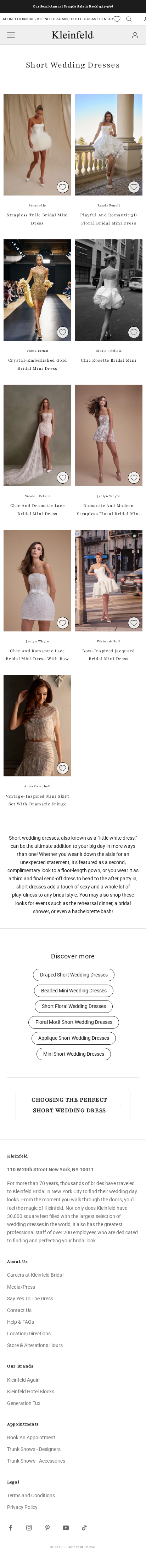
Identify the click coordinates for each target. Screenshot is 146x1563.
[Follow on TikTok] (84, 1527)
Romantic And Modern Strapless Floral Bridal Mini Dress (108, 510)
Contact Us (19, 1310)
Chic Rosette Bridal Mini (108, 360)
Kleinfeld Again (52, 19)
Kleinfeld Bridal (18, 19)
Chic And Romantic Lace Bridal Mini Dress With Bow (37, 654)
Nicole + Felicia (109, 351)
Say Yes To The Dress (30, 1298)
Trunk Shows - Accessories (36, 1461)
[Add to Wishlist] (62, 187)
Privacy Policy (22, 1507)
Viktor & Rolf (108, 641)
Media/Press (21, 1287)
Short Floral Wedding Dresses (74, 1006)
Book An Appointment (31, 1437)
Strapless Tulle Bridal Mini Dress (37, 219)
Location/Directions (29, 1333)
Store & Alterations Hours (35, 1345)
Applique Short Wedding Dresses (73, 1038)
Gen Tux (106, 19)
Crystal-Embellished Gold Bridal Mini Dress (37, 364)
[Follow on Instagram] (29, 1527)
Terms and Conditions (31, 1495)
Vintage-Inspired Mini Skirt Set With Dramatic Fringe (37, 800)
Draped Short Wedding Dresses (74, 975)
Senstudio (37, 205)
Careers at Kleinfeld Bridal (35, 1275)
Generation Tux (23, 1403)
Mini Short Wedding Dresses (73, 1054)
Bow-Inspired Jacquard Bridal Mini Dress (108, 654)
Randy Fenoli (108, 205)
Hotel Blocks (83, 19)
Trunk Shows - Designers (34, 1449)
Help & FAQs (20, 1322)
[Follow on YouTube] (65, 1527)
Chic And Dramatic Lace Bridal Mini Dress (37, 509)
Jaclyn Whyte (108, 496)
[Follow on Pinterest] (47, 1527)
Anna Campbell (37, 786)
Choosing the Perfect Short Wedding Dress (69, 1105)
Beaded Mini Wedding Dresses (74, 991)
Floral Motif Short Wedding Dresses (73, 1022)
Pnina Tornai (38, 351)
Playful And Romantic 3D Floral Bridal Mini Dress (108, 219)
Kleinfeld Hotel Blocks (30, 1391)
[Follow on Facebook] (10, 1527)
